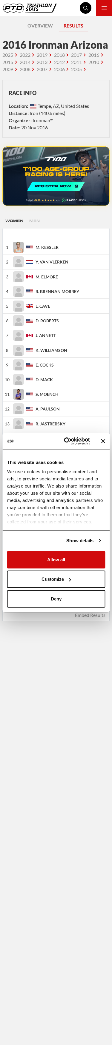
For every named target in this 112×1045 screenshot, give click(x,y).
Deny (56, 598)
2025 (7, 55)
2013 (42, 62)
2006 (59, 69)
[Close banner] (103, 441)
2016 (93, 55)
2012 (59, 62)
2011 (76, 62)
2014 (25, 62)
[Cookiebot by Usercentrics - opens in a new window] (67, 441)
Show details (79, 540)
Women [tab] (14, 220)
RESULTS (73, 25)
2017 (76, 55)
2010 (93, 62)
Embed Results (90, 615)
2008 (25, 69)
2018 (59, 55)
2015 (7, 62)
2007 (42, 69)
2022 (25, 55)
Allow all (56, 559)
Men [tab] (34, 220)
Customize (53, 579)
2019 (42, 55)
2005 (76, 69)
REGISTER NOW (56, 176)
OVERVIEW (40, 25)
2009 (7, 69)
